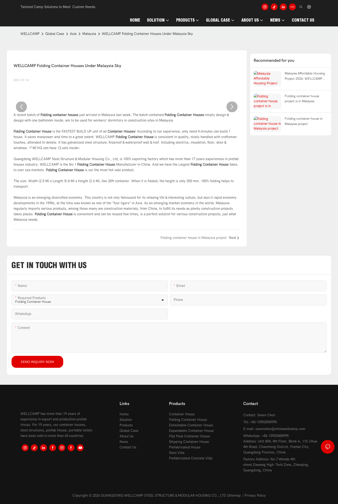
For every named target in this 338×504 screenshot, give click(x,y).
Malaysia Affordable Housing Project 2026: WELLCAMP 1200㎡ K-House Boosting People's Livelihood (305, 76)
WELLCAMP (30, 34)
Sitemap (234, 495)
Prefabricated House (185, 447)
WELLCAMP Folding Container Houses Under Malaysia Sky (147, 34)
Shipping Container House (189, 442)
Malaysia (89, 34)
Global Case (54, 34)
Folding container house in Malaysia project (304, 121)
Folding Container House (188, 420)
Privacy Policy (255, 495)
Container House (182, 414)
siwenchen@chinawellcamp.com (280, 429)
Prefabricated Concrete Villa (190, 458)
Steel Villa (176, 453)
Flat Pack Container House (189, 436)
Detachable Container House (191, 425)
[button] (21, 106)
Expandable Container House (191, 431)
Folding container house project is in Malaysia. (302, 98)
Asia (73, 34)
